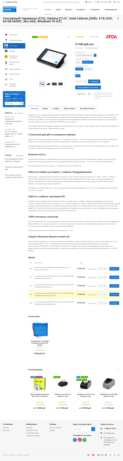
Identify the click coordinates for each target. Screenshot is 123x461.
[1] (76, 37)
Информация (31, 424)
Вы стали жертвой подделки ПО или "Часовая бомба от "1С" (14, 134)
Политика (6, 430)
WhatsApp (84, 440)
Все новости (19, 113)
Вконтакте (75, 440)
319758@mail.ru (109, 433)
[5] (83, 37)
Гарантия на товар (32, 436)
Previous (37, 84)
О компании (8, 424)
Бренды (52, 430)
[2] (78, 37)
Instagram (80, 440)
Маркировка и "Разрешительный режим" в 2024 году (13, 121)
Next (65, 84)
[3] (80, 37)
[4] (82, 37)
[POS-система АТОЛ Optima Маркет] (51, 59)
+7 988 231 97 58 (110, 428)
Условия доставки (32, 433)
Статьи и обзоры (55, 428)
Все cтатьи (19, 155)
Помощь (29, 428)
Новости (6, 428)
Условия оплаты (32, 430)
